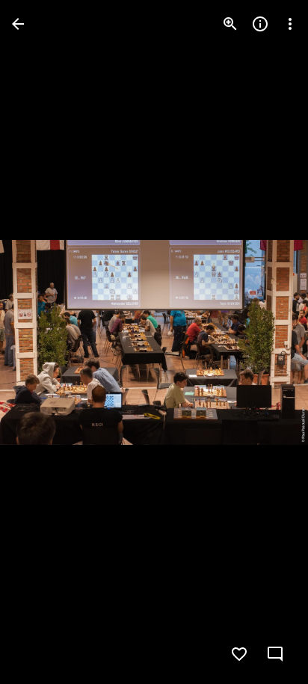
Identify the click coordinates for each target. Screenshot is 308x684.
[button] (42, 342)
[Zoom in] (230, 24)
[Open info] (260, 24)
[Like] (239, 654)
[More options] (290, 24)
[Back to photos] (18, 24)
